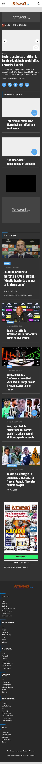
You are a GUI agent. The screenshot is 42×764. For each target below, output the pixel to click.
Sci (3, 627)
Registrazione (6, 735)
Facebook (10, 751)
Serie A (4, 604)
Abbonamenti (6, 682)
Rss (3, 680)
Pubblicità (5, 732)
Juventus (7, 264)
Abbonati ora (21, 557)
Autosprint (5, 656)
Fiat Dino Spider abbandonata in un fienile (21, 162)
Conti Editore (6, 668)
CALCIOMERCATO (11, 466)
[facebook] (4, 85)
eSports (4, 642)
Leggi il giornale (21, 562)
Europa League (7, 611)
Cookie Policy (6, 713)
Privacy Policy (7, 718)
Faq (3, 708)
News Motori (23, 25)
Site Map (5, 737)
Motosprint (5, 661)
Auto (3, 653)
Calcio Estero (6, 613)
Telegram (32, 751)
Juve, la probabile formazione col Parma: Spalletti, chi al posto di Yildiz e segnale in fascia (20, 432)
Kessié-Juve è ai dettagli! (10, 291)
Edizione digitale (7, 687)
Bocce (4, 640)
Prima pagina (6, 685)
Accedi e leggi (21, 567)
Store (4, 689)
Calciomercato (7, 616)
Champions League (8, 608)
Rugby (4, 630)
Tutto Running (6, 635)
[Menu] (3, 3)
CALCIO (9, 366)
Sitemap (4, 692)
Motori (14, 25)
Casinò (4, 742)
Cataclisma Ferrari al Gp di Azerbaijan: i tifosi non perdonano (21, 124)
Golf (3, 637)
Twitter (25, 751)
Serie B (4, 606)
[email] (21, 85)
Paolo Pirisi (14, 490)
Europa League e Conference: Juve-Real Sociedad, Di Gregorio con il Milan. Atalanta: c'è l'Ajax (21, 382)
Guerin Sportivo (7, 663)
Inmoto (4, 658)
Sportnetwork (6, 666)
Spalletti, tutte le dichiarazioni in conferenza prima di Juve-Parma (22, 334)
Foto (8, 25)
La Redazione (6, 706)
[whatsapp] (10, 85)
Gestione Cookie (7, 716)
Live (3, 601)
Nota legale (6, 711)
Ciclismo (5, 632)
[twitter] (15, 85)
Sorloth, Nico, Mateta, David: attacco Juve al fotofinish (18, 295)
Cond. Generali (7, 721)
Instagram (18, 751)
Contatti (4, 703)
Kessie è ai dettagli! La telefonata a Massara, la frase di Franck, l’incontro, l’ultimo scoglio (21, 479)
